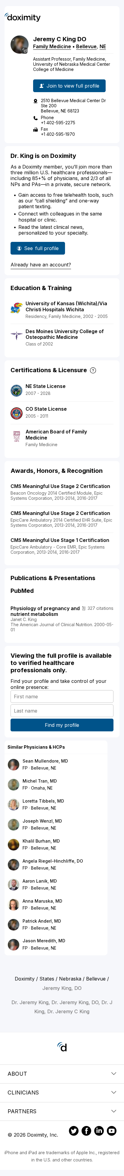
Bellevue (86, 46)
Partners (22, 1111)
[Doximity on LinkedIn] (99, 1131)
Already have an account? (41, 265)
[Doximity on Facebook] (86, 1131)
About (17, 1074)
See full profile (41, 250)
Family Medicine (52, 46)
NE (103, 46)
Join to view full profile (73, 86)
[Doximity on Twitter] (74, 1131)
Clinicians (23, 1092)
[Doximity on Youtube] (111, 1131)
